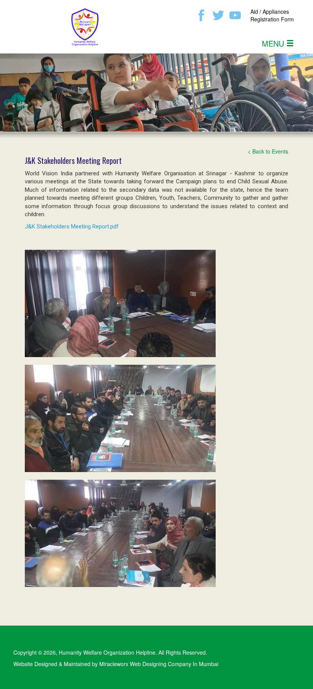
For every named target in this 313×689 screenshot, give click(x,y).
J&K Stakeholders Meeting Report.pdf (72, 226)
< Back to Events (268, 151)
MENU (274, 43)
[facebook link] (201, 14)
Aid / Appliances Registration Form (272, 15)
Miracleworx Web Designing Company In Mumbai (158, 664)
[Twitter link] (218, 14)
